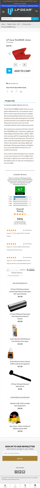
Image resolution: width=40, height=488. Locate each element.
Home (3, 24)
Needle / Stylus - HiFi (13, 24)
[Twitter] (19, 471)
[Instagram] (23, 471)
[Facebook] (16, 471)
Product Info (10, 101)
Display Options (16, 272)
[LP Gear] (20, 11)
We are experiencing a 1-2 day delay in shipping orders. (20, 6)
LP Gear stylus (26, 24)
